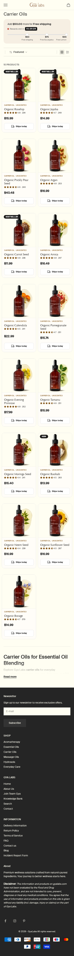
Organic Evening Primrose (14, 401)
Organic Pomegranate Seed (53, 327)
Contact (8, 808)
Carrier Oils (10, 752)
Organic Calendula (15, 325)
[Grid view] (62, 52)
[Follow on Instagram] (15, 921)
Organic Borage (13, 616)
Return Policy (11, 830)
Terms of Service (13, 835)
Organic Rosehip (14, 109)
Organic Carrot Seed (16, 254)
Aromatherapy (12, 741)
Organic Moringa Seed (17, 474)
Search (8, 803)
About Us (9, 788)
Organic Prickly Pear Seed (16, 181)
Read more (10, 676)
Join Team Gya (12, 793)
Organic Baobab (50, 474)
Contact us (10, 845)
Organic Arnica (49, 254)
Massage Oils (11, 757)
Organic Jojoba (49, 109)
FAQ (6, 840)
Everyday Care (12, 766)
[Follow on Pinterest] (24, 921)
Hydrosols (9, 762)
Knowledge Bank (13, 798)
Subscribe (15, 722)
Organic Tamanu (50, 399)
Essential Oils (11, 746)
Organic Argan (48, 180)
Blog (6, 850)
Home (7, 783)
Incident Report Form (16, 855)
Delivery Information (15, 825)
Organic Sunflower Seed (54, 545)
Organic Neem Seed (16, 545)
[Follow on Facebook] (5, 921)
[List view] (67, 52)
